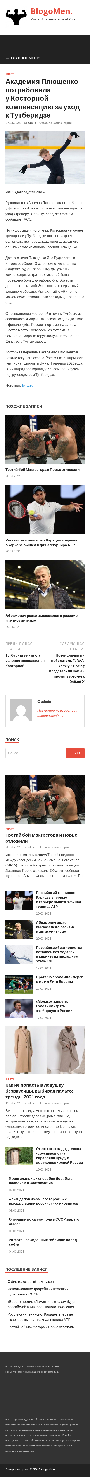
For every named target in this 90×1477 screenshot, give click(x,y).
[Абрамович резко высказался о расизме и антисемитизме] (45, 610)
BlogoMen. (52, 11)
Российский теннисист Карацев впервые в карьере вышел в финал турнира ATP (41, 542)
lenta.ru (27, 385)
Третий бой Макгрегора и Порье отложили (42, 469)
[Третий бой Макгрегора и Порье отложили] (45, 464)
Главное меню (25, 58)
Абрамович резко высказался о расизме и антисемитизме (55, 927)
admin (32, 123)
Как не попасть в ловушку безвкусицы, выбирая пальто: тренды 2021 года (39, 1091)
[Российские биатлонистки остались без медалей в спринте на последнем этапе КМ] (19, 963)
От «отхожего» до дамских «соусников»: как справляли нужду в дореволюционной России (59, 1155)
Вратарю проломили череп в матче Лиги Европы (59, 979)
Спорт (9, 74)
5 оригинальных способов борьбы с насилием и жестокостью (41, 1180)
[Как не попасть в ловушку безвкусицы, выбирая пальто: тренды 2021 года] (45, 1075)
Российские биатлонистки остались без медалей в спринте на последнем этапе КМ (59, 954)
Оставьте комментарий (55, 123)
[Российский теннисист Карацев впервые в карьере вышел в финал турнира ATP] (45, 535)
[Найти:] (45, 753)
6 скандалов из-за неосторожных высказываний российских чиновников (43, 1201)
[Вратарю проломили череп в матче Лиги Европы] (19, 992)
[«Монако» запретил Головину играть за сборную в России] (19, 1017)
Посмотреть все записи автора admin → (57, 713)
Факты (10, 1079)
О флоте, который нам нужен (31, 1281)
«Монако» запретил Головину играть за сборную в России (54, 1006)
